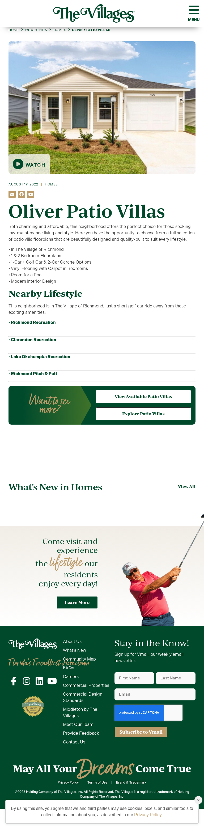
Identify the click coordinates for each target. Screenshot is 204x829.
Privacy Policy (148, 814)
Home (13, 30)
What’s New (36, 30)
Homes (59, 30)
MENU (194, 19)
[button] (12, 194)
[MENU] (194, 10)
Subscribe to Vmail (141, 732)
